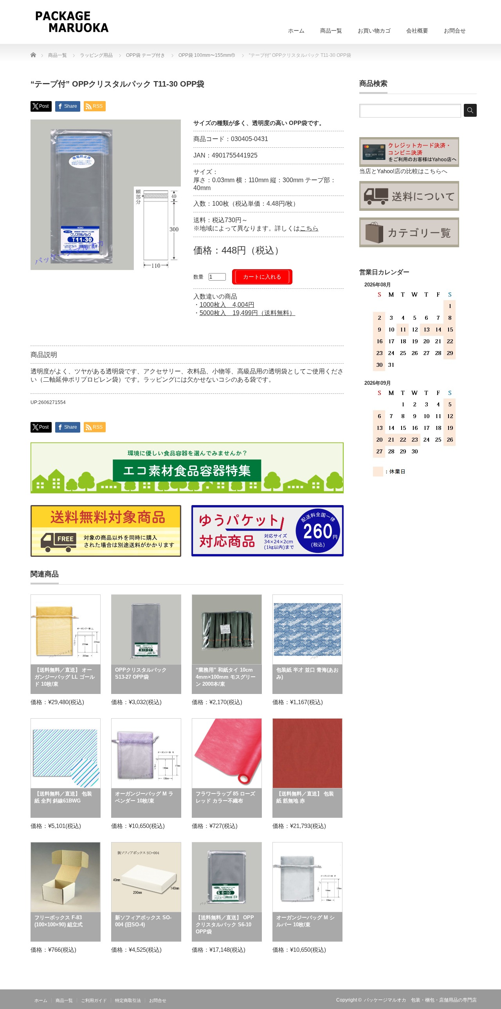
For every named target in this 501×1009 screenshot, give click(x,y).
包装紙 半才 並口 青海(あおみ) (307, 673)
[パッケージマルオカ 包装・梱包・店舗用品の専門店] (71, 21)
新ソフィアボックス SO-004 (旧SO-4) (143, 921)
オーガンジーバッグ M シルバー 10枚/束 (305, 921)
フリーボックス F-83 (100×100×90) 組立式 (58, 921)
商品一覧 (331, 30)
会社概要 (417, 30)
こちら (309, 228)
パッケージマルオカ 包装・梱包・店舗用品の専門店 (420, 1000)
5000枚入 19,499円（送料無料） (248, 313)
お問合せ (455, 30)
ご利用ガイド (94, 1000)
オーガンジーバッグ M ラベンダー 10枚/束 (144, 797)
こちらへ (435, 171)
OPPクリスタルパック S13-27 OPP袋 (141, 673)
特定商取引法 (128, 1000)
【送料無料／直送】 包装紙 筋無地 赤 (305, 797)
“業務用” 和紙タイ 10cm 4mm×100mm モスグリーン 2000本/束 (226, 677)
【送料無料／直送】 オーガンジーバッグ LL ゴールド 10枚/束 (64, 677)
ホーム (296, 30)
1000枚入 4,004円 (227, 304)
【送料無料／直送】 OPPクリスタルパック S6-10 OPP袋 (225, 925)
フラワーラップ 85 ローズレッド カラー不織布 (225, 797)
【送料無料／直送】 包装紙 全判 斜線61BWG (63, 797)
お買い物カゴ (374, 30)
